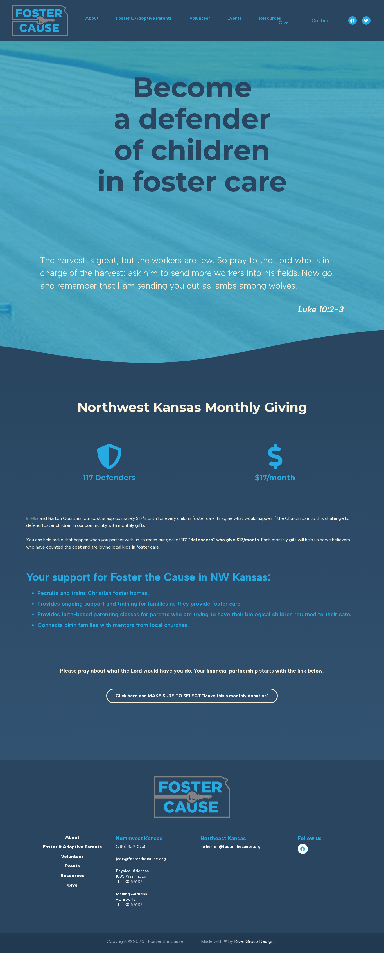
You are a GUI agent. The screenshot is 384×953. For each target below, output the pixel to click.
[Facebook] (352, 20)
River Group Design (254, 941)
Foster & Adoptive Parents (144, 18)
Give (283, 23)
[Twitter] (366, 20)
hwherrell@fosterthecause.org (230, 846)
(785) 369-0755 (131, 846)
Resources (270, 18)
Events (234, 18)
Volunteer (199, 18)
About (92, 18)
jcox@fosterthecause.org (141, 859)
